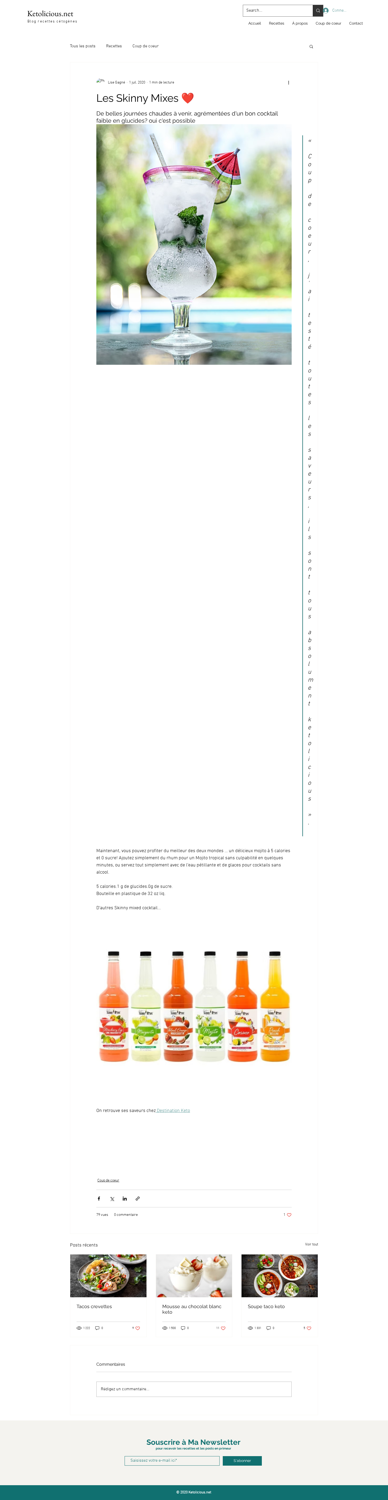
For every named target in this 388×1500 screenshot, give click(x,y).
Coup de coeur (146, 46)
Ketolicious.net (50, 13)
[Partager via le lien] (137, 1198)
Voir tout (311, 1244)
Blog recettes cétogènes (52, 21)
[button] (311, 46)
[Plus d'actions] (288, 82)
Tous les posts (83, 46)
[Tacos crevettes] (108, 1275)
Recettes (114, 46)
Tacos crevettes (94, 1306)
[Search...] (318, 10)
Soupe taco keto (266, 1306)
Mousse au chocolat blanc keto (191, 1309)
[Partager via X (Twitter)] (111, 1198)
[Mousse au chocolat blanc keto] (194, 1275)
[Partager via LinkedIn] (124, 1198)
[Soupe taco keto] (280, 1275)
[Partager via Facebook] (98, 1198)
